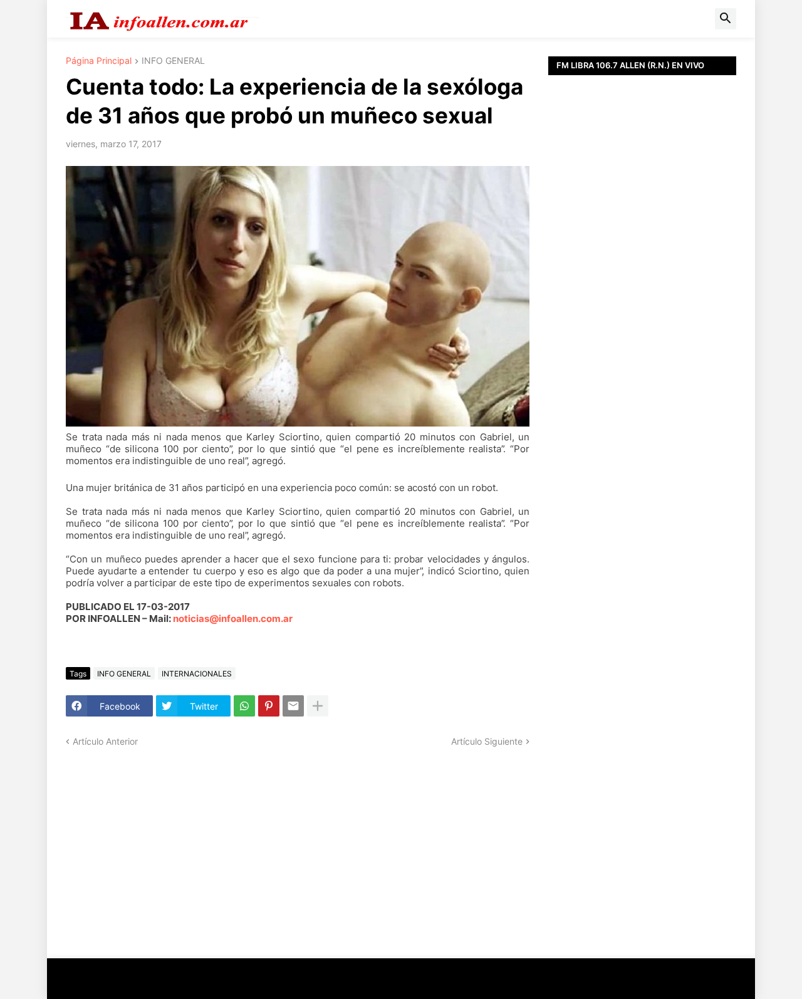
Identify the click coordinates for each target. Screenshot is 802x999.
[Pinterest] (268, 706)
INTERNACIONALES (197, 673)
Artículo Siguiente (487, 741)
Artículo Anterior (105, 741)
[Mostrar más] (317, 706)
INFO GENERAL (173, 61)
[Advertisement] (642, 357)
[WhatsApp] (244, 706)
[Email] (293, 706)
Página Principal (99, 61)
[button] (725, 18)
